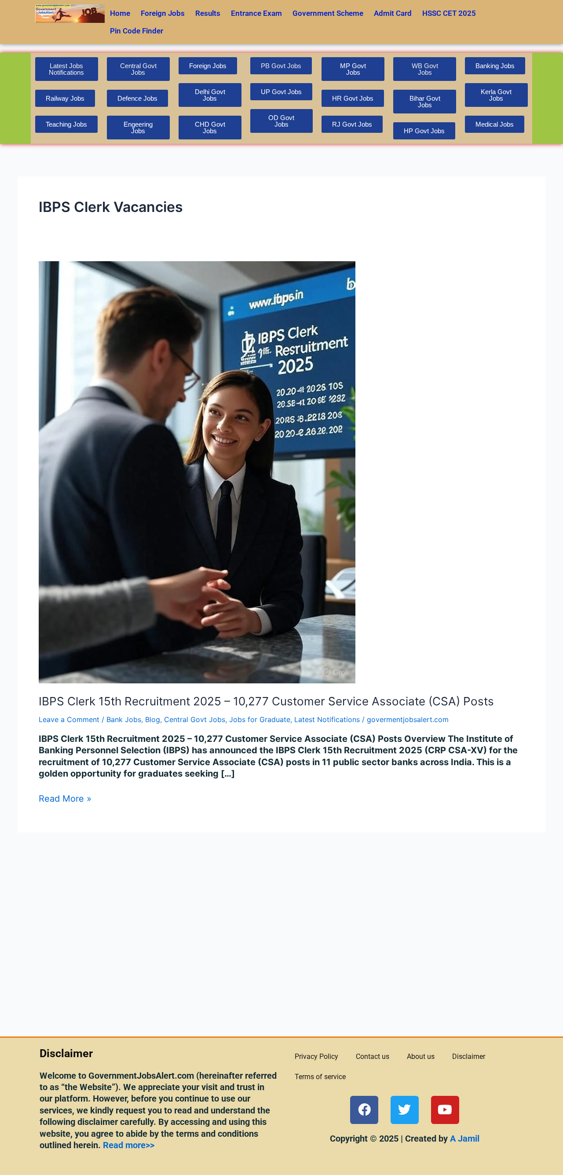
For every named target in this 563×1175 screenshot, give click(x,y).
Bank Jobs (123, 719)
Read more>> (128, 1145)
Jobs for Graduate (259, 719)
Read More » (65, 798)
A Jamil (463, 1138)
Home (120, 13)
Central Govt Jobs (194, 719)
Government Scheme (327, 13)
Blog (152, 719)
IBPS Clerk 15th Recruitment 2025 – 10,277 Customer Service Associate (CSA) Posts (266, 701)
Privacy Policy (316, 1056)
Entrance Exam (256, 13)
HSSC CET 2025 (449, 13)
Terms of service (320, 1077)
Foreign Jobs (163, 13)
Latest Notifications (327, 719)
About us (421, 1056)
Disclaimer (468, 1056)
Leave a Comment (69, 719)
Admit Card (393, 13)
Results (207, 13)
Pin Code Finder (136, 30)
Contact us (372, 1056)
